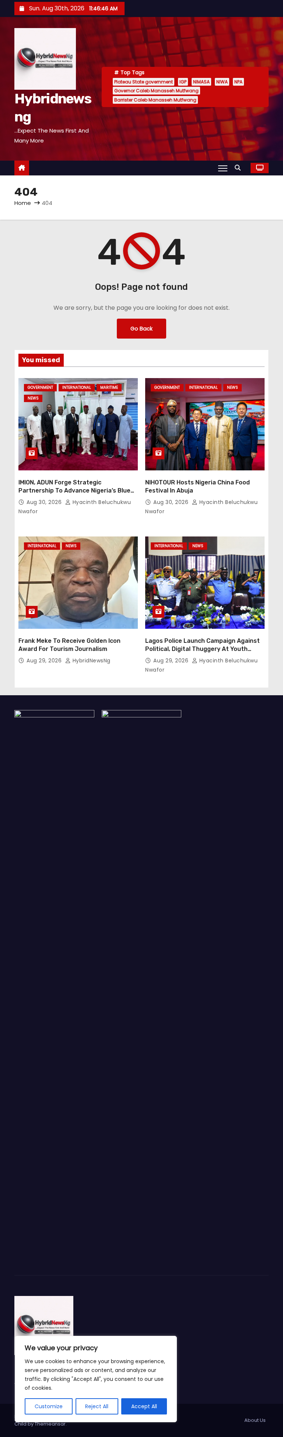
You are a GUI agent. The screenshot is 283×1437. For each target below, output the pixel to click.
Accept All (144, 1406)
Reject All (96, 1406)
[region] (96, 1379)
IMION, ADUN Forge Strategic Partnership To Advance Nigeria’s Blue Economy (74, 490)
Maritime (109, 387)
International (76, 387)
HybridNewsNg (91, 660)
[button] (239, 168)
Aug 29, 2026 (45, 660)
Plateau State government (143, 82)
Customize (49, 1406)
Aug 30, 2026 (45, 502)
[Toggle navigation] (222, 168)
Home (22, 203)
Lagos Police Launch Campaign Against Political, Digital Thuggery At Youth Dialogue (202, 648)
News (33, 398)
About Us (255, 1420)
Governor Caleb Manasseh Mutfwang (156, 91)
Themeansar (50, 1423)
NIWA (222, 82)
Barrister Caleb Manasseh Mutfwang (155, 100)
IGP (182, 82)
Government (40, 387)
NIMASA (201, 82)
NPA (238, 82)
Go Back (141, 328)
